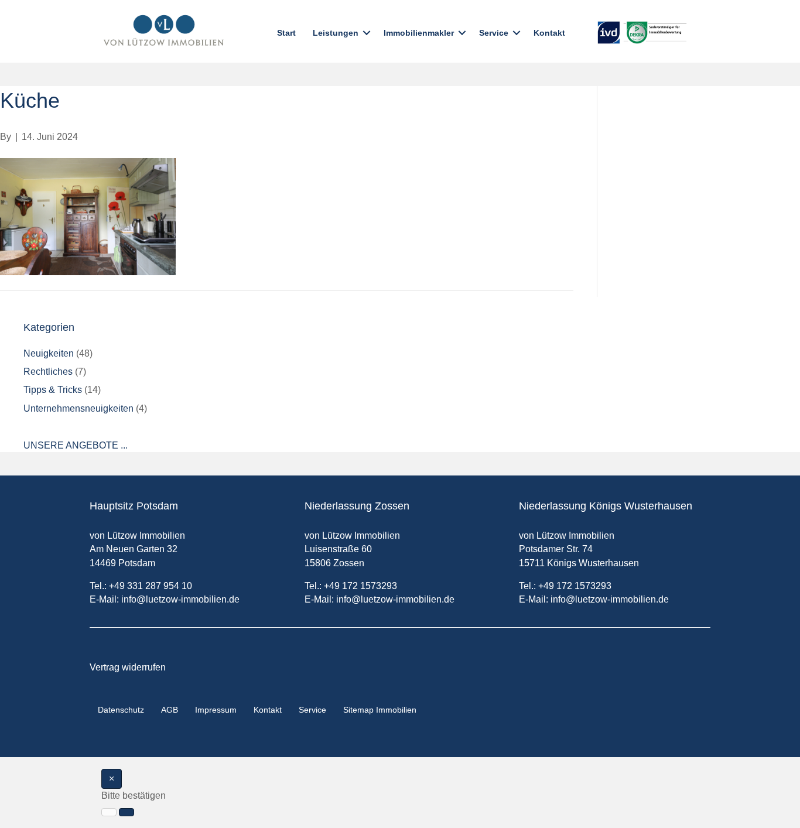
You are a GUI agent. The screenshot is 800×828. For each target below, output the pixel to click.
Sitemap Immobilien (379, 709)
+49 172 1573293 (360, 586)
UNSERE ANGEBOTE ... (75, 445)
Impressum (216, 709)
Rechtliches (48, 372)
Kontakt (549, 32)
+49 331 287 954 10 (150, 586)
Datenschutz (121, 709)
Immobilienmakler (419, 32)
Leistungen (335, 32)
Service (493, 32)
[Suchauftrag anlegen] (126, 812)
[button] (366, 32)
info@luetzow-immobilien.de (180, 599)
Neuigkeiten (48, 353)
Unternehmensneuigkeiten (78, 408)
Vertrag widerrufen (128, 667)
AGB (169, 709)
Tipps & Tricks (52, 390)
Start (286, 32)
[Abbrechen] (109, 812)
